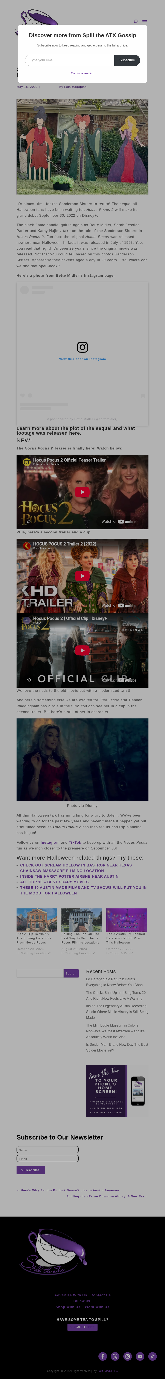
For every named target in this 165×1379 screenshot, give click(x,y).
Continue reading (82, 73)
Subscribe (127, 60)
